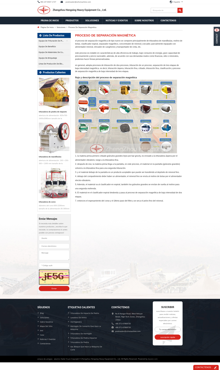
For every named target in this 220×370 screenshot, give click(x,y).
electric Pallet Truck (62, 359)
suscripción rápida (167, 337)
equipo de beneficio (47, 46)
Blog (42, 313)
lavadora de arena (78, 317)
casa (42, 335)
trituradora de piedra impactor (83, 338)
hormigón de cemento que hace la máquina (85, 327)
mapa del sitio (46, 326)
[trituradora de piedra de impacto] (54, 93)
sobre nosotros (144, 20)
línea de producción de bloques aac (54, 63)
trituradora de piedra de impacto (53, 112)
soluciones (92, 20)
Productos (72, 20)
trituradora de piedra (79, 342)
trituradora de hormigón (81, 333)
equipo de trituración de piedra (52, 41)
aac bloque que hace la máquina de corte (86, 348)
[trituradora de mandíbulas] (54, 138)
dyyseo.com (153, 359)
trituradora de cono (47, 202)
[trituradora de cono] (54, 183)
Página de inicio (50, 20)
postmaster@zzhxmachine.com (78, 2)
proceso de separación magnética (82, 27)
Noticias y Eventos (117, 20)
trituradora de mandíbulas (50, 157)
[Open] (217, 36)
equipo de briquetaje (48, 58)
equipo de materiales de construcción (54, 52)
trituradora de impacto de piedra (84, 313)
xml (41, 330)
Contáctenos (168, 20)
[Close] (217, 47)
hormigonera (76, 322)
